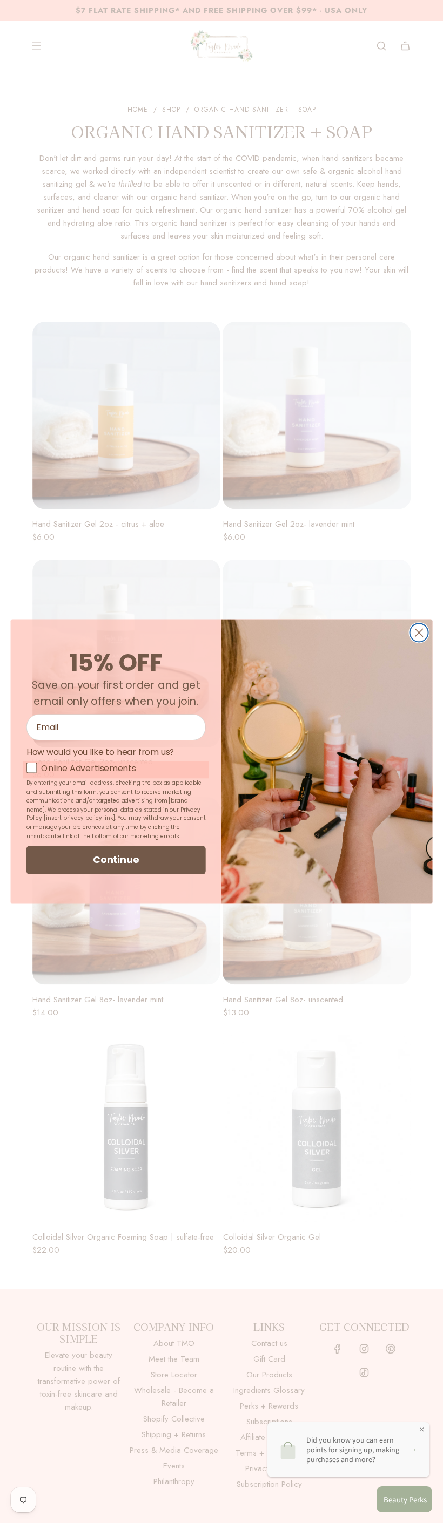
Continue (116, 859)
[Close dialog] (419, 632)
